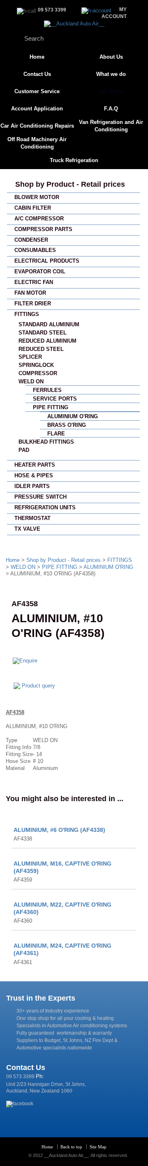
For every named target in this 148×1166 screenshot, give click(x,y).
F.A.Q (111, 108)
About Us (111, 57)
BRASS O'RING (66, 425)
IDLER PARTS (32, 486)
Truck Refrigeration (74, 160)
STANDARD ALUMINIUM (48, 324)
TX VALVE (27, 529)
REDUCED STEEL (41, 349)
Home (37, 57)
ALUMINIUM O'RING (72, 416)
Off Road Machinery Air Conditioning (37, 143)
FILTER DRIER (32, 303)
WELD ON (31, 381)
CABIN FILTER (32, 208)
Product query (38, 686)
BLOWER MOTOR (36, 197)
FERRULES (47, 390)
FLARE (56, 434)
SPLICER (30, 357)
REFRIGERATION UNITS (45, 507)
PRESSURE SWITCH (40, 497)
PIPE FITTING (50, 407)
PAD (23, 450)
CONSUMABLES (35, 250)
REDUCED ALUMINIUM (47, 341)
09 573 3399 (20, 1076)
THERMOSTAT (32, 518)
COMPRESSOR (37, 373)
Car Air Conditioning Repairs (37, 126)
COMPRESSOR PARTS (43, 229)
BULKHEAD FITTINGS (46, 442)
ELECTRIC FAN (33, 282)
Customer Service (37, 91)
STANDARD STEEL (42, 333)
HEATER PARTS (34, 465)
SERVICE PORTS (55, 399)
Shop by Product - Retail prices (70, 184)
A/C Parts (111, 91)
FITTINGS (26, 314)
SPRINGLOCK (36, 365)
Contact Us (37, 74)
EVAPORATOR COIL (39, 271)
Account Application (37, 108)
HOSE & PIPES (33, 475)
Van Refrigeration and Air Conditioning (111, 126)
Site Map (98, 1146)
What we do (111, 74)
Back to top (71, 1146)
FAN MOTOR (30, 293)
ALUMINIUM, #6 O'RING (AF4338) (59, 830)
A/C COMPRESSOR (39, 218)
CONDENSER (31, 240)
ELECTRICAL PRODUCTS (46, 261)
